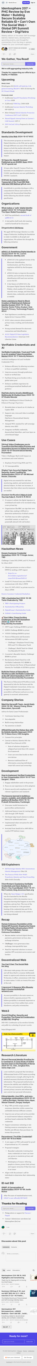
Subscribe (26, 2)
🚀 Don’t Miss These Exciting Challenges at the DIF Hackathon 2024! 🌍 (16, 619)
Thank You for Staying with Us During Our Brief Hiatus (14, 1281)
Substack (9, 1362)
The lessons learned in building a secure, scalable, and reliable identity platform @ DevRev (18, 798)
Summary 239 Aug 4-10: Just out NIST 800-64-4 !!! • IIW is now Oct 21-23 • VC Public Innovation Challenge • (13, 1293)
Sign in (33, 2)
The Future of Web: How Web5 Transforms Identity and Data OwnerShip (19, 875)
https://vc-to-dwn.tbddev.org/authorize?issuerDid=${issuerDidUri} (17, 575)
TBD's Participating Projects (15, 603)
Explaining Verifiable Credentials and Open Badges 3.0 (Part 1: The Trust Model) (17, 886)
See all (5, 1327)
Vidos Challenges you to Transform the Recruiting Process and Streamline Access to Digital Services (18, 446)
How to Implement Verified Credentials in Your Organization (18, 776)
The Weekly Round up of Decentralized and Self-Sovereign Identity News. (14, 1299)
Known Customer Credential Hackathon (16, 594)
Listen (33, 49)
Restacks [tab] (14, 1247)
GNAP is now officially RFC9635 (15, 1198)
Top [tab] (4, 1270)
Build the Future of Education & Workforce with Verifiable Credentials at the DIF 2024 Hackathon (18, 673)
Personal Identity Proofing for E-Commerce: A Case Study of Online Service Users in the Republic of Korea (18, 1061)
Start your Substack (13, 1357)
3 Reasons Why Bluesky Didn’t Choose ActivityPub (17, 988)
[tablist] (10, 1247)
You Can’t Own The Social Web (15, 964)
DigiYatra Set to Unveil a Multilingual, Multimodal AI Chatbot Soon (18, 394)
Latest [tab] (9, 1270)
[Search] (33, 1270)
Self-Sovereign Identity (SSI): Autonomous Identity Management (20, 870)
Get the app (28, 1357)
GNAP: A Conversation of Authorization (13, 1188)
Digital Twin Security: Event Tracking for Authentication (17, 472)
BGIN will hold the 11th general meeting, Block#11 (16, 87)
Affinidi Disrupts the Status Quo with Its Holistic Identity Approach (17, 731)
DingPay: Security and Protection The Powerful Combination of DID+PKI (18, 1017)
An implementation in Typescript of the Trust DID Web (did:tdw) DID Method (15, 182)
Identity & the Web (9, 136)
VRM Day (16, 103)
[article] (19, 1281)
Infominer (24, 48)
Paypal (7, 1215)
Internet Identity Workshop (23, 107)
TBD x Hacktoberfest (11, 598)
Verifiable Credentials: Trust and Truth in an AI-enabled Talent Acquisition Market (18, 354)
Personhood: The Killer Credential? (17, 1136)
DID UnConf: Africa (12, 124)
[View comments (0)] (10, 54)
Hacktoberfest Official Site (14, 607)
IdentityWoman (13, 48)
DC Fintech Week (8, 91)
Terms (25, 1351)
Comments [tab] (6, 1247)
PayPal (4, 74)
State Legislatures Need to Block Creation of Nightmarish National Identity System (16, 303)
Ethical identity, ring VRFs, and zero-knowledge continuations (17, 1097)
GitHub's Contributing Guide (15, 613)
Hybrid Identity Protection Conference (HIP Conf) (19, 114)
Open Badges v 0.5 (17, 894)
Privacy (19, 1351)
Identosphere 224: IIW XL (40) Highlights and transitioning (14, 1277)
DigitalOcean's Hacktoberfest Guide (18, 610)
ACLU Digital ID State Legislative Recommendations (17, 335)
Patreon (14, 74)
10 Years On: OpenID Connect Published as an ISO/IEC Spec (14, 161)
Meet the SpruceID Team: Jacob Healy (18, 704)
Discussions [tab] (16, 1270)
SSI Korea (19, 228)
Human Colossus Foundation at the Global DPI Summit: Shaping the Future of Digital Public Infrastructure (18, 926)
